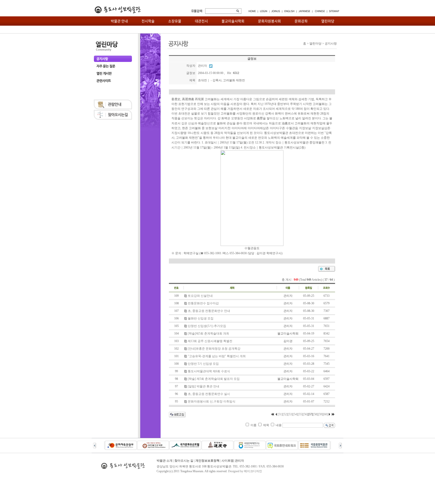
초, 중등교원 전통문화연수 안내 (209, 311)
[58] (315, 414)
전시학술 (148, 20)
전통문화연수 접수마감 (203, 303)
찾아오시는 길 (183, 460)
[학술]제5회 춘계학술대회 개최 (208, 333)
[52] (285, 414)
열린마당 (327, 20)
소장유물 (174, 20)
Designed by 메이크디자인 (245, 471)
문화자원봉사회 (269, 20)
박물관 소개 (164, 460)
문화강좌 (301, 20)
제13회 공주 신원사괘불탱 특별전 (210, 341)
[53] (290, 414)
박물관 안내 (119, 20)
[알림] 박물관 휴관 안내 (203, 386)
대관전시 (201, 20)
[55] (300, 414)
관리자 (239, 460)
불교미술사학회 (233, 20)
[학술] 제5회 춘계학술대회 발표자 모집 (214, 379)
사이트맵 (228, 460)
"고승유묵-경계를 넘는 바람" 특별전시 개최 (217, 356)
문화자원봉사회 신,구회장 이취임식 (211, 401)
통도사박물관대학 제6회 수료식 (209, 371)
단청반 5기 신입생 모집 (203, 363)
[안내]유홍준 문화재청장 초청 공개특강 (214, 348)
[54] (295, 414)
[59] (320, 414)
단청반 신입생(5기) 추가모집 (207, 326)
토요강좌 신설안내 (200, 296)
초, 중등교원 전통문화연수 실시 (209, 394)
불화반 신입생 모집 (200, 318)
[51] (280, 414)
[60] (325, 414)
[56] (305, 414)
